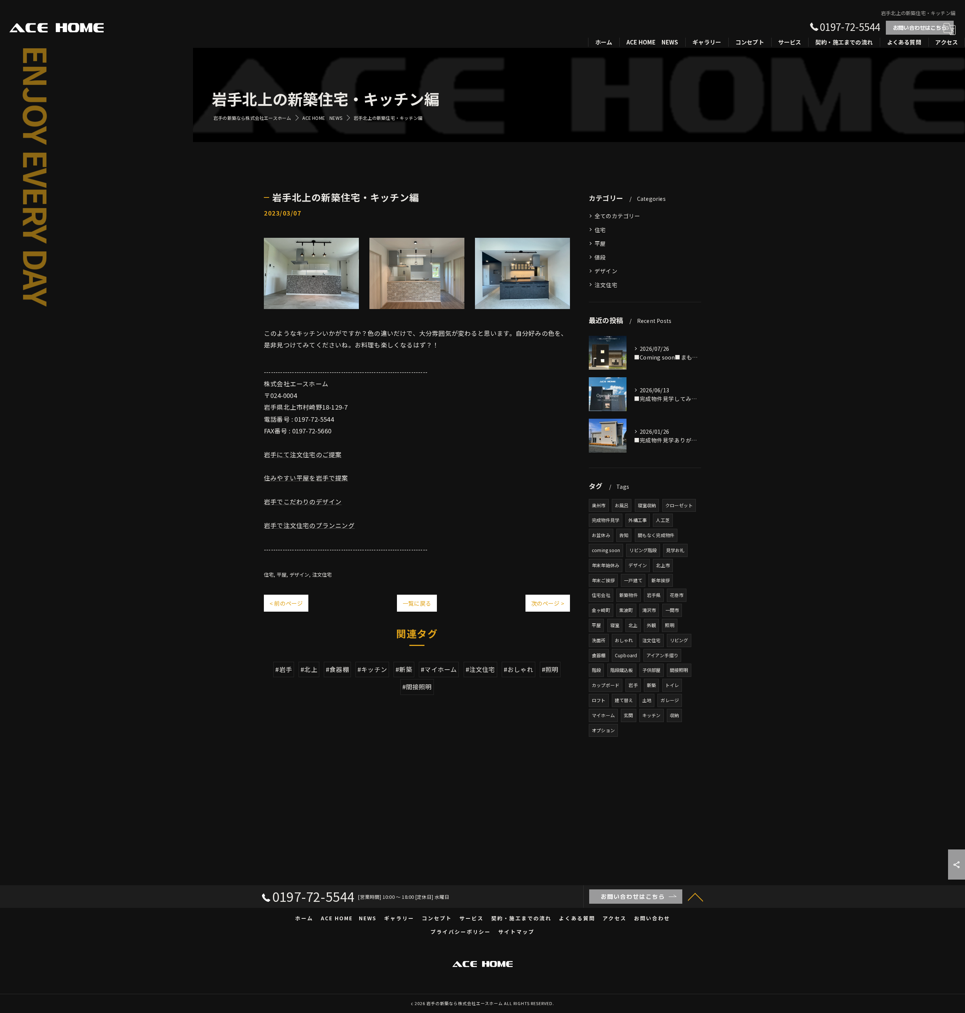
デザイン (299, 574)
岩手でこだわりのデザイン (303, 501)
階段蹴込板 (621, 670)
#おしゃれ (518, 669)
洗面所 (599, 640)
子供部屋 (651, 670)
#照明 (550, 669)
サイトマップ (516, 931)
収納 (674, 715)
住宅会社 (601, 595)
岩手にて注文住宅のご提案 (303, 454)
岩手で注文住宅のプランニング (309, 525)
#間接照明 (417, 686)
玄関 (628, 715)
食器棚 (599, 655)
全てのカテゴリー (617, 216)
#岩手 (283, 669)
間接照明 (679, 670)
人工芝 (663, 520)
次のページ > (547, 603)
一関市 (672, 610)
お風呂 (622, 505)
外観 (651, 625)
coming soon (606, 550)
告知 (623, 535)
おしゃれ (624, 640)
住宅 (269, 574)
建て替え (624, 700)
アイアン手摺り (662, 655)
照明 (669, 625)
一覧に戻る (417, 603)
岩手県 (654, 595)
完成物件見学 (605, 520)
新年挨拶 (660, 580)
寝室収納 (647, 505)
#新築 (403, 669)
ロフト (599, 700)
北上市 (663, 565)
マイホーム (603, 715)
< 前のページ (286, 603)
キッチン (651, 715)
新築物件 (628, 595)
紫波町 (626, 610)
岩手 (632, 685)
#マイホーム (439, 669)
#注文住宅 (480, 669)
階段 (596, 670)
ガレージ (669, 700)
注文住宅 (322, 574)
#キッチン (372, 669)
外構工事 (637, 520)
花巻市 (677, 595)
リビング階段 (643, 550)
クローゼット (679, 505)
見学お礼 (675, 550)
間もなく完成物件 (656, 535)
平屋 (281, 574)
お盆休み (601, 535)
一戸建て (633, 580)
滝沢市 (649, 610)
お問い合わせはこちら (920, 27)
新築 (651, 685)
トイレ (672, 685)
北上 (632, 625)
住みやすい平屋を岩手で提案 (306, 477)
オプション (603, 730)
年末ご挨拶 (603, 580)
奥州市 (599, 505)
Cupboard (626, 655)
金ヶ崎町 (601, 610)
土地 (646, 700)
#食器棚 (337, 669)
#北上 (308, 669)
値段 (600, 257)
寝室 (614, 625)
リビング (679, 640)
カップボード (605, 685)
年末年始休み (605, 565)
